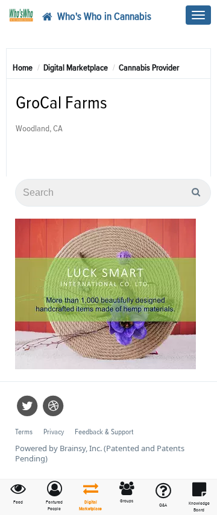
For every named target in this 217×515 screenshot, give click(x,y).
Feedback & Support (104, 432)
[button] (54, 496)
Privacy (53, 432)
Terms (24, 432)
